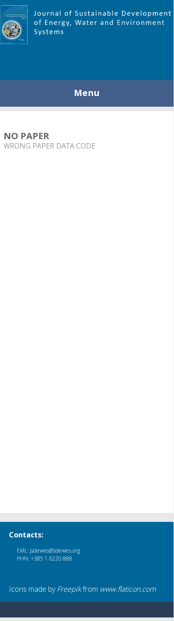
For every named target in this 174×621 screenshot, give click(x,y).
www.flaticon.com (128, 589)
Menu (87, 93)
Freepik (69, 589)
